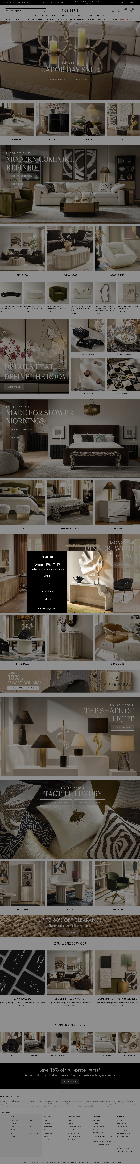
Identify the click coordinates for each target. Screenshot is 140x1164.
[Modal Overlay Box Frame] (70, 582)
